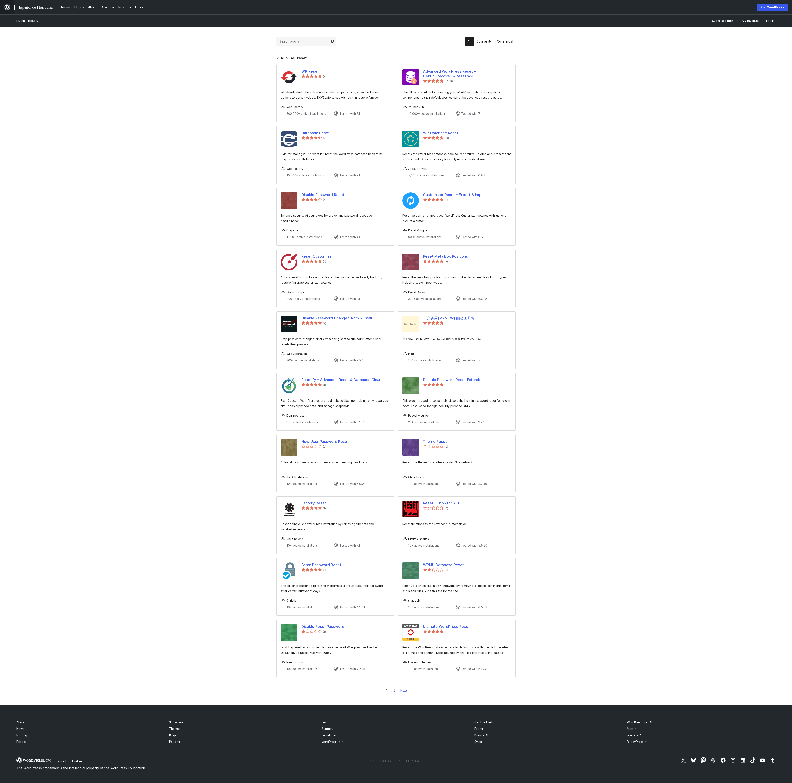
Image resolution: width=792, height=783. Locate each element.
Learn (325, 722)
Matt (632, 728)
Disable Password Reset (322, 195)
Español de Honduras (69, 761)
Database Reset (315, 133)
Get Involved (483, 722)
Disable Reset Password (322, 626)
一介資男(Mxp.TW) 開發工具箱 (449, 318)
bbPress (634, 735)
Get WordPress (772, 7)
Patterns (175, 741)
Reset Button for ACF (441, 503)
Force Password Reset (321, 565)
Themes (174, 728)
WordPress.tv (333, 741)
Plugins (174, 735)
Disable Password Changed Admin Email (336, 318)
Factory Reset (313, 503)
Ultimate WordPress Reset (446, 626)
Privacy (21, 741)
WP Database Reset (440, 133)
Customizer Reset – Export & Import (455, 195)
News (20, 728)
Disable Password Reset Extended (453, 380)
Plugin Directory (27, 20)
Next (403, 690)
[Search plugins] (332, 41)
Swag (480, 741)
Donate (481, 735)
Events (479, 728)
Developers (330, 735)
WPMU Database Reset (443, 565)
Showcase (176, 722)
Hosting (21, 735)
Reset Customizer (317, 256)
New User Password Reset (325, 441)
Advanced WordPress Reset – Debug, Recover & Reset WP (449, 73)
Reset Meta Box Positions (445, 256)
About (20, 722)
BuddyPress (637, 741)
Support (327, 728)
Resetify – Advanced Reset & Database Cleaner (343, 380)
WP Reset (310, 71)
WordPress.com (639, 722)
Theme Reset (435, 441)
